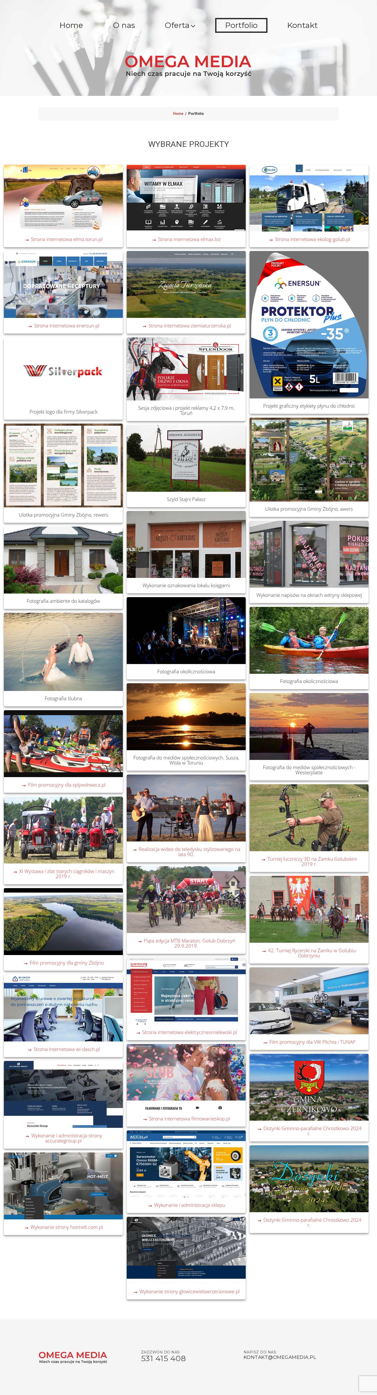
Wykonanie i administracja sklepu (186, 1205)
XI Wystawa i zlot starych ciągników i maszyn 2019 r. (63, 873)
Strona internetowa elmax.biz (186, 239)
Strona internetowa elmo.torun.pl (63, 239)
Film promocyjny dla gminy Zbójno (63, 962)
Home (71, 25)
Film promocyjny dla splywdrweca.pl (63, 784)
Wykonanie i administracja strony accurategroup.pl (63, 1138)
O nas (124, 25)
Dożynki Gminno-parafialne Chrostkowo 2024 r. (309, 1131)
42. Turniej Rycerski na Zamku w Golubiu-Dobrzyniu (309, 953)
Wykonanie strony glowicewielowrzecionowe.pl (186, 1291)
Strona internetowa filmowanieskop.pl (186, 1118)
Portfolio (241, 25)
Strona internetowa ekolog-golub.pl (309, 239)
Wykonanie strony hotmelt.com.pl (63, 1227)
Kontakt (302, 25)
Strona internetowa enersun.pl (63, 325)
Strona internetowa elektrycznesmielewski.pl (186, 1032)
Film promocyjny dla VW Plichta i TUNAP (309, 1042)
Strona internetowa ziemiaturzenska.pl (186, 325)
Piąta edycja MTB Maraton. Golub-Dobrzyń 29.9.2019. (186, 943)
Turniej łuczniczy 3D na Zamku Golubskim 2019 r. (309, 861)
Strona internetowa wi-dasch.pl (63, 1049)
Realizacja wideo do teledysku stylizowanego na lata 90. (186, 851)
